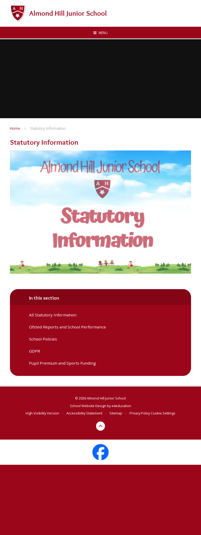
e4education (121, 405)
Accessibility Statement (84, 413)
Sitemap (115, 413)
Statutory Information (48, 128)
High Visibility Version (42, 413)
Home (15, 128)
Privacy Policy (140, 413)
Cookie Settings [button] (163, 413)
